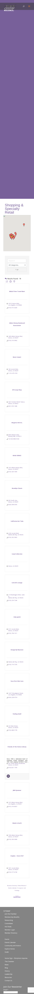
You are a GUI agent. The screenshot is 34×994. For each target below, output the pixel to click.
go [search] (17, 269)
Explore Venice (10, 949)
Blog (6, 968)
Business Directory (12, 885)
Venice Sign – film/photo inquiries (16, 958)
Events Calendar (10, 942)
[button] (13, 238)
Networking (9, 920)
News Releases (22, 885)
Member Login (10, 930)
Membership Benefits (12, 917)
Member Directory (11, 933)
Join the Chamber (11, 914)
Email (5, 990)
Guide (7, 952)
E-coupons (20, 888)
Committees (9, 923)
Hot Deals (8, 927)
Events (7, 939)
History (7, 971)
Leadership (8, 974)
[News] (8, 777)
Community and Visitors (13, 946)
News (7, 965)
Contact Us (8, 981)
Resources (8, 977)
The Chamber (9, 961)
